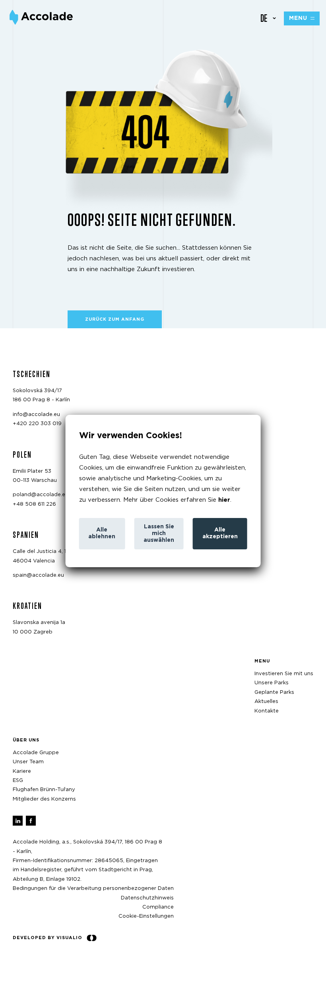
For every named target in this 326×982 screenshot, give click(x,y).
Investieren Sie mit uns (283, 673)
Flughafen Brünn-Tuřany (44, 789)
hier (224, 500)
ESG (18, 780)
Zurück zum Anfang (114, 319)
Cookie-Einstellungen (146, 916)
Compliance (158, 907)
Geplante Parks (274, 692)
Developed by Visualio (47, 938)
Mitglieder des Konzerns (44, 799)
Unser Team (28, 761)
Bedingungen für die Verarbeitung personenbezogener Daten (93, 888)
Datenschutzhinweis (147, 898)
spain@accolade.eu (38, 575)
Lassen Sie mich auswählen (159, 533)
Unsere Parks (271, 682)
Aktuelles (266, 701)
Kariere (22, 771)
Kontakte (266, 711)
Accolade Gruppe (36, 752)
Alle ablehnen (101, 533)
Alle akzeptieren (220, 533)
